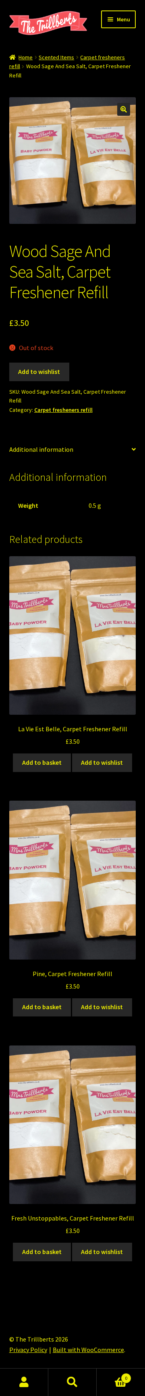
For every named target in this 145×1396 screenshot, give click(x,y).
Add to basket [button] (42, 762)
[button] (123, 109)
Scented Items (56, 57)
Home (26, 57)
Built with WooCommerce (88, 1350)
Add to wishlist (39, 371)
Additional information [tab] (41, 449)
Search (72, 1382)
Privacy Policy (28, 1350)
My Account (24, 1382)
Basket (112, 1375)
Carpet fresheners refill (63, 409)
